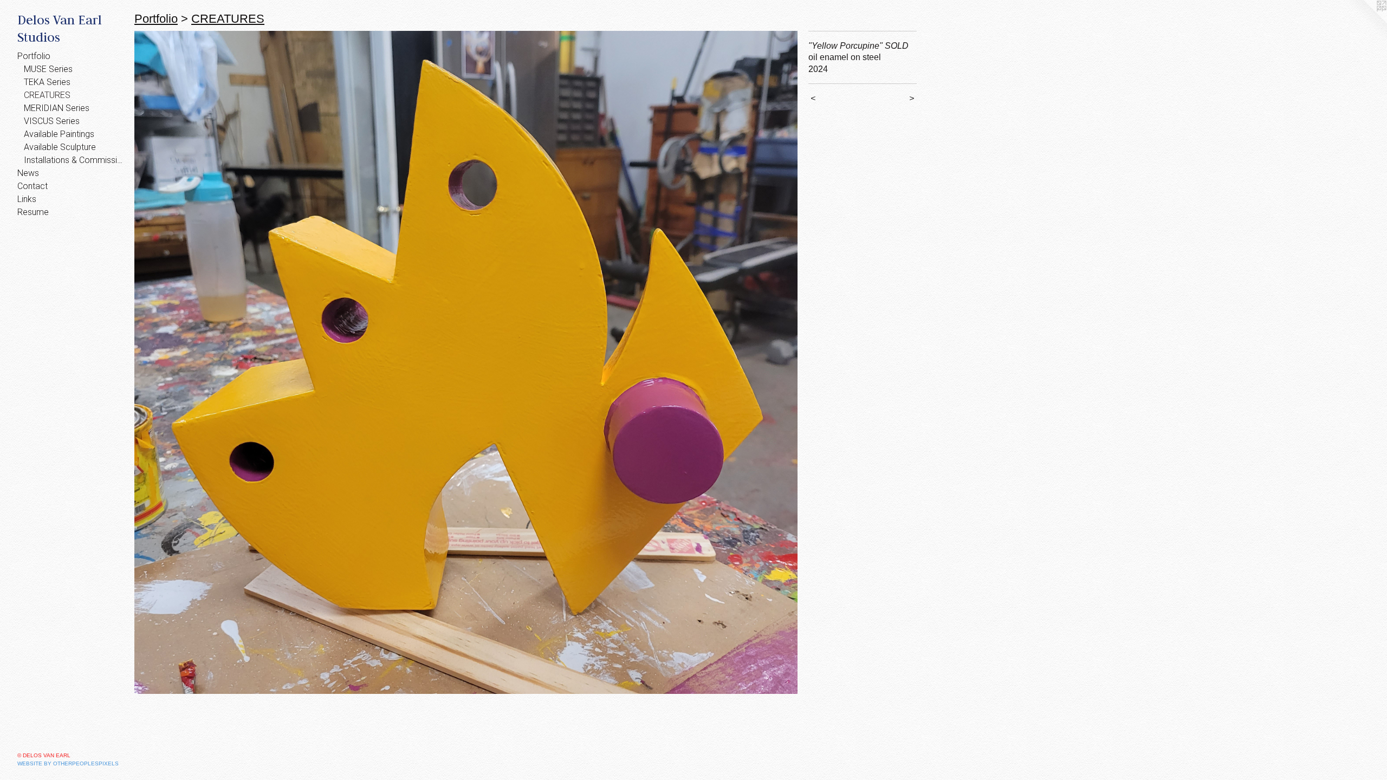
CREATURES (47, 95)
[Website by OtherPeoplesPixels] (1365, 21)
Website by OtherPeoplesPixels (68, 763)
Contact (32, 186)
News (28, 173)
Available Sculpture (60, 147)
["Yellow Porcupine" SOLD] (466, 362)
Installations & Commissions (75, 160)
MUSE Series (48, 69)
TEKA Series (47, 82)
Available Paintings (59, 134)
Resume (33, 212)
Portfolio (33, 56)
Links (26, 199)
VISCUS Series (52, 121)
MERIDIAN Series (56, 108)
